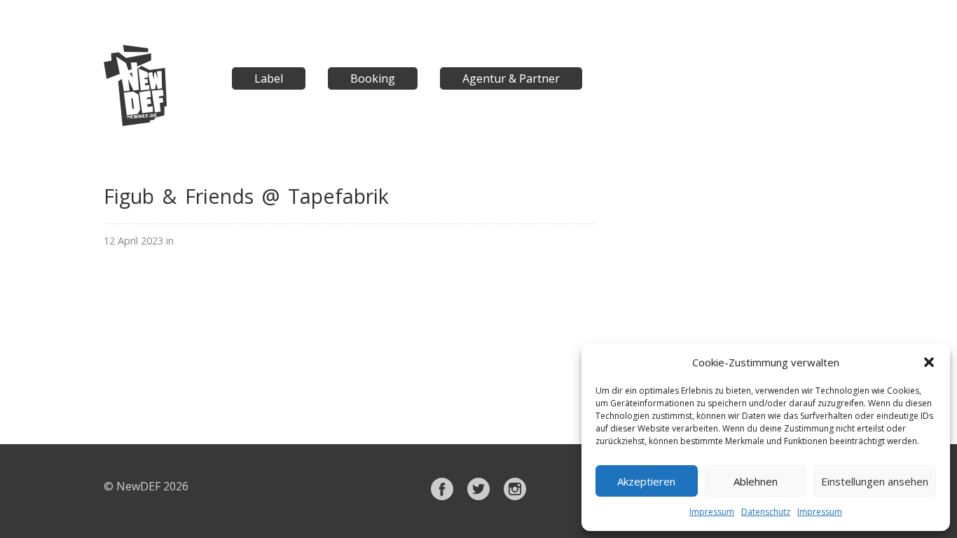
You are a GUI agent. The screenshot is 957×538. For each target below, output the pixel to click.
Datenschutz (765, 512)
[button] (929, 362)
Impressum (711, 512)
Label (268, 78)
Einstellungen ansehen (874, 481)
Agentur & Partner (511, 78)
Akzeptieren (646, 481)
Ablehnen (756, 481)
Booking (372, 78)
